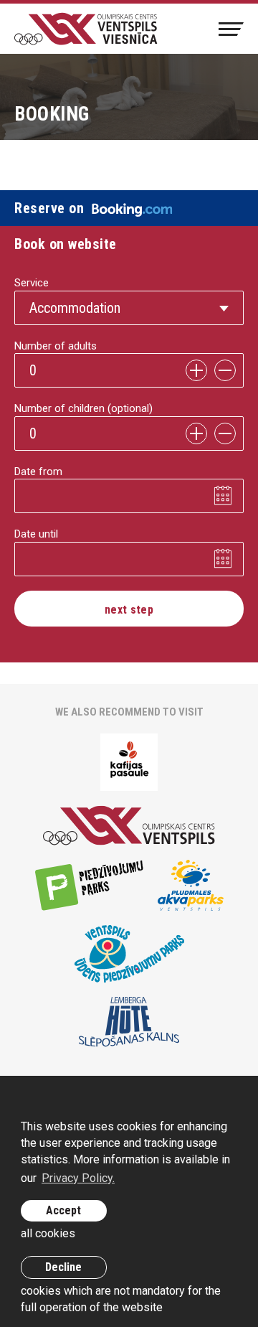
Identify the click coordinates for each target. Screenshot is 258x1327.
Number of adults (55, 345)
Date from (38, 471)
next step (129, 609)
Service (31, 282)
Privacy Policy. (78, 1178)
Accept (63, 1210)
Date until (36, 533)
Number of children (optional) (83, 408)
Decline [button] (63, 1267)
